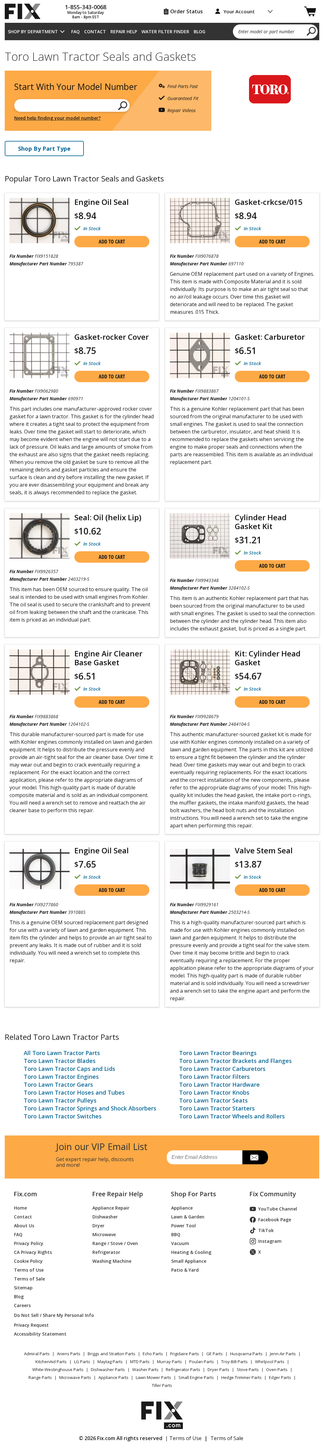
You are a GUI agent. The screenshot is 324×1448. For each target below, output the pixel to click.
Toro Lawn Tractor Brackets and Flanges (235, 1061)
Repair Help (123, 31)
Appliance (182, 1208)
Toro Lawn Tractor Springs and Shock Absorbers (90, 1108)
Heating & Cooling (191, 1252)
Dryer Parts (218, 1369)
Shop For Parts (193, 1194)
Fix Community (272, 1194)
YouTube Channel (277, 1209)
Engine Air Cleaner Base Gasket (108, 657)
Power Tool (183, 1226)
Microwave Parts (75, 1377)
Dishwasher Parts (108, 1369)
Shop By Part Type (44, 148)
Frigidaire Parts (184, 1353)
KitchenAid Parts (51, 1361)
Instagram (270, 1241)
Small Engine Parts (196, 1377)
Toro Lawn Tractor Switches (63, 1116)
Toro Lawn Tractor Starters (217, 1108)
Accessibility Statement (40, 1334)
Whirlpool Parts (269, 1361)
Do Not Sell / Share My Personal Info (45, 1315)
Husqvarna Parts (246, 1353)
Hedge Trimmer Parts (241, 1377)
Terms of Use (29, 1270)
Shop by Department (33, 31)
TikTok (266, 1230)
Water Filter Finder (165, 31)
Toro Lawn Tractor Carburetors (222, 1068)
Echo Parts (153, 1353)
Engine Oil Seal (101, 202)
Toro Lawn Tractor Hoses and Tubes (74, 1092)
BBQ (175, 1234)
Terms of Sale (29, 1279)
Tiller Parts (162, 1385)
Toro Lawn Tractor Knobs (214, 1092)
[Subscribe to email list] (255, 1157)
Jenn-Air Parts (283, 1353)
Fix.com (25, 1194)
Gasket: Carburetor (270, 337)
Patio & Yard (185, 1270)
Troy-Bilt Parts (234, 1361)
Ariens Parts (68, 1353)
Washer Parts (145, 1369)
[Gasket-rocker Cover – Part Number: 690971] (39, 355)
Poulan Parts (201, 1361)
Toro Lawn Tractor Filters (214, 1076)
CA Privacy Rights (33, 1252)
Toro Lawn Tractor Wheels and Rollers (232, 1116)
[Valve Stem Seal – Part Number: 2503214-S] (200, 869)
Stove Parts (248, 1369)
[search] (311, 31)
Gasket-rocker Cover (111, 337)
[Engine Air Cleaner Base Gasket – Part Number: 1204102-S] (39, 672)
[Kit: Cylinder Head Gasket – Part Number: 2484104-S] (200, 672)
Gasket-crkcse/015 (268, 202)
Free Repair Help (117, 1194)
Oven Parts (277, 1369)
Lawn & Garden (187, 1217)
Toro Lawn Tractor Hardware (219, 1084)
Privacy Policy (28, 1243)
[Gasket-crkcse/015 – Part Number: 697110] (200, 220)
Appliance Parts (113, 1377)
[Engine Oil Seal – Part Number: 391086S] (39, 869)
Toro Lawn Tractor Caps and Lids (69, 1068)
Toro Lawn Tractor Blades (60, 1061)
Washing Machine (111, 1261)
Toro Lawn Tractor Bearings (218, 1053)
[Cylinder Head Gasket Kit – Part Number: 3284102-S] (200, 536)
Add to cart (112, 241)
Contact (95, 31)
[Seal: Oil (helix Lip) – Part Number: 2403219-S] (39, 536)
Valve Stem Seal (264, 850)
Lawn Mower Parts (153, 1377)
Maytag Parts (110, 1361)
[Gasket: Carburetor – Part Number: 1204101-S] (200, 355)
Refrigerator (106, 1252)
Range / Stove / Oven (115, 1243)
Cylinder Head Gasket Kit (261, 521)
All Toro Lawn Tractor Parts (62, 1053)
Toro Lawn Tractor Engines (61, 1076)
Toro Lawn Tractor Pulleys (60, 1100)
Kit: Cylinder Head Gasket (268, 657)
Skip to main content (162, 8)
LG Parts (82, 1361)
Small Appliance (188, 1261)
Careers (22, 1305)
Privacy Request (31, 1325)
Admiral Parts (37, 1353)
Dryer (98, 1226)
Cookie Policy (28, 1261)
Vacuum (180, 1243)
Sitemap (23, 1288)
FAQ (75, 31)
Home (20, 1208)
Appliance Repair (110, 1208)
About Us (24, 1226)
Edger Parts (280, 1377)
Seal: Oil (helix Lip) (107, 517)
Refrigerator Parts (183, 1369)
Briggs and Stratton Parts (111, 1353)
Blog (199, 31)
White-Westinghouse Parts (58, 1369)
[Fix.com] (25, 11)
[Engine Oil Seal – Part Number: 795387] (39, 220)
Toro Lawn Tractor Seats (213, 1100)
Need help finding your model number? (57, 118)
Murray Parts (169, 1361)
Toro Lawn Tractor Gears (58, 1084)
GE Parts (214, 1353)
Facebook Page (274, 1220)
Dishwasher (105, 1217)
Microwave (104, 1234)
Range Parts (40, 1377)
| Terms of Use (183, 1438)
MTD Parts (140, 1361)
